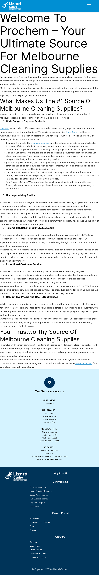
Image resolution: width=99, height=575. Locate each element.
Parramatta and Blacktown (49, 459)
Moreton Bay (49, 422)
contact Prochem (83, 363)
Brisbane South (49, 416)
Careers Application (38, 557)
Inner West (49, 453)
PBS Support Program (39, 499)
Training (33, 542)
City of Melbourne (49, 432)
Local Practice (35, 546)
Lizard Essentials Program (41, 491)
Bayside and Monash (49, 440)
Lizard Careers (36, 550)
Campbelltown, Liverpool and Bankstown (49, 456)
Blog (32, 526)
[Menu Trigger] (89, 5)
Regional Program (37, 503)
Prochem (4, 128)
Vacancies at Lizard (38, 553)
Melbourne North (49, 435)
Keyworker (34, 506)
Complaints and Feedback (41, 522)
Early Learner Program (39, 487)
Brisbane (49, 413)
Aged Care (71, 132)
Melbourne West (49, 438)
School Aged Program (39, 495)
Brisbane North (49, 419)
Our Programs (60, 481)
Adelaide (49, 403)
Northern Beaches (49, 450)
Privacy (33, 530)
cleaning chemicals (41, 143)
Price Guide (34, 518)
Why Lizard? (60, 473)
